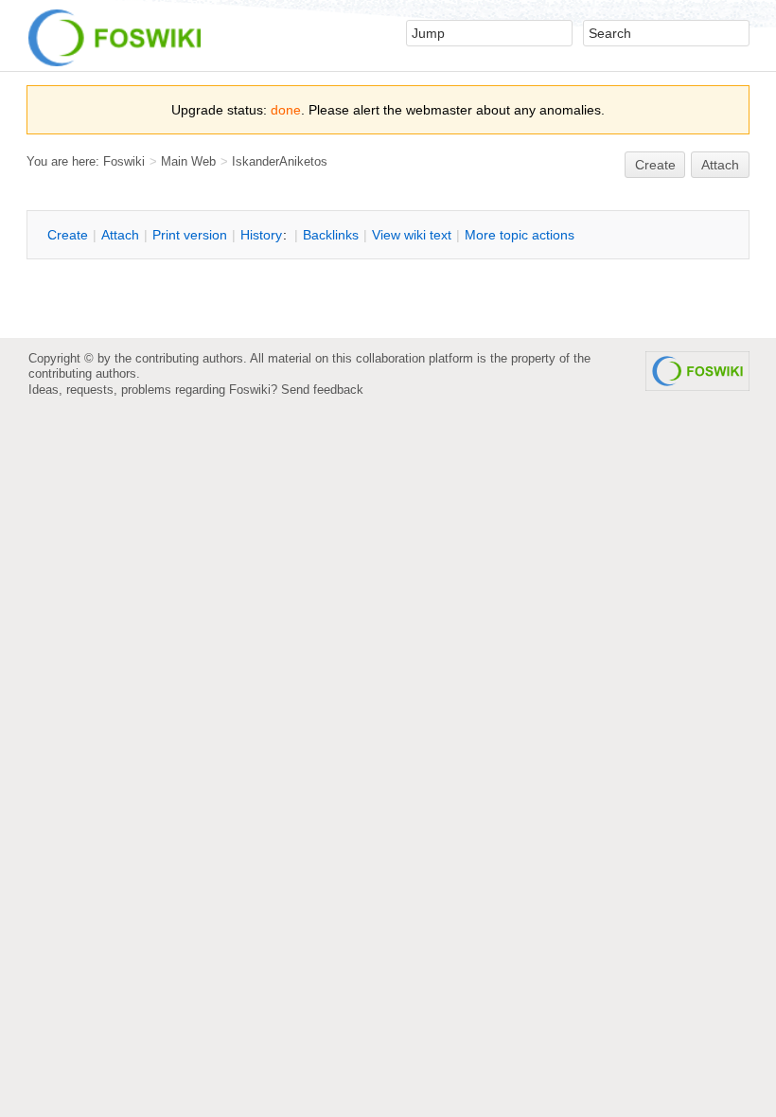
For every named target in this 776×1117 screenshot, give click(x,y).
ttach (120, 234)
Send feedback (322, 389)
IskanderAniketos (279, 161)
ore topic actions (519, 234)
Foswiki (124, 161)
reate (655, 164)
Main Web (188, 161)
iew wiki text (411, 234)
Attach (720, 164)
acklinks (331, 234)
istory (261, 234)
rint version (189, 234)
